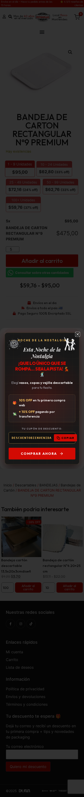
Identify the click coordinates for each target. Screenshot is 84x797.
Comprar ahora (39, 453)
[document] (42, 398)
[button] (77, 334)
